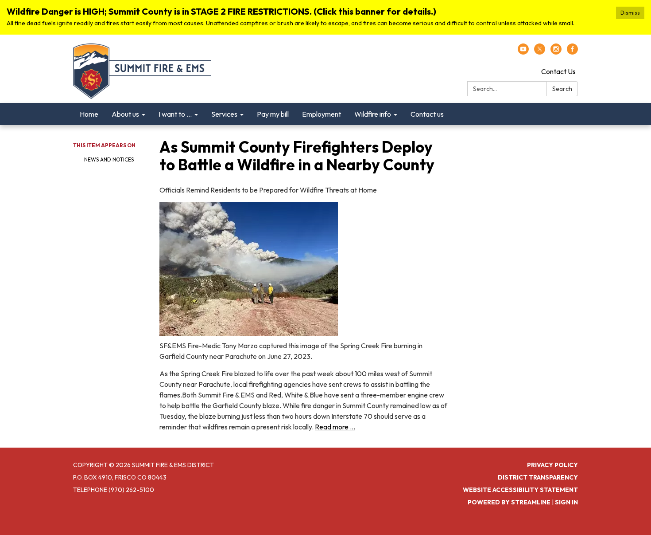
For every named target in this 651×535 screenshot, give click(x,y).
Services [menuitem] (224, 114)
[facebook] (572, 51)
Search (562, 89)
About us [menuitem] (125, 114)
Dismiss (630, 12)
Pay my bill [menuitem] (273, 114)
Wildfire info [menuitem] (372, 114)
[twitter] (539, 51)
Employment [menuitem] (321, 114)
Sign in (566, 502)
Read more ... (335, 426)
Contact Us (558, 71)
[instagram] (556, 51)
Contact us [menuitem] (427, 114)
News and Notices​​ (109, 159)
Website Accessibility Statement (520, 490)
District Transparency (538, 477)
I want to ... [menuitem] (175, 114)
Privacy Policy (552, 465)
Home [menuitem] (89, 114)
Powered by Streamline (509, 502)
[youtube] (523, 51)
